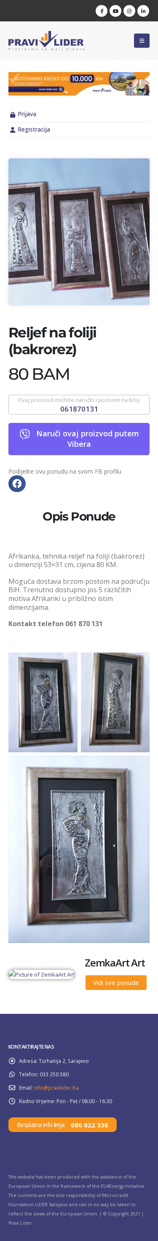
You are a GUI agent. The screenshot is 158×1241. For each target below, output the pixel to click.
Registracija (34, 129)
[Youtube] (115, 11)
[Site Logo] (46, 40)
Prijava (27, 114)
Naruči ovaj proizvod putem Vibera (87, 438)
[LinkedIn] (143, 11)
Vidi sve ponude (116, 982)
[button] (142, 41)
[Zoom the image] (79, 76)
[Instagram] (129, 11)
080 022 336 (89, 1125)
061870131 (79, 409)
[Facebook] (101, 11)
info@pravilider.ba (56, 1087)
